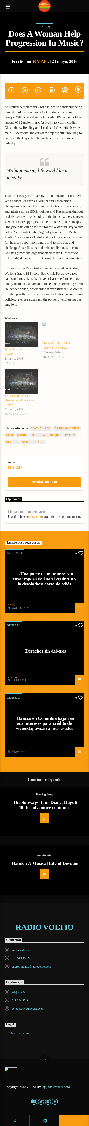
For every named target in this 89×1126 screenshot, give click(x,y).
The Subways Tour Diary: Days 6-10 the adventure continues (46, 805)
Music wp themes (46, 435)
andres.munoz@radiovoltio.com (31, 966)
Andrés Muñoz (21, 950)
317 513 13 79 (21, 958)
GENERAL (44, 27)
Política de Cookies (19, 1033)
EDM (9, 435)
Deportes (14, 553)
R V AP (40, 61)
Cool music (40, 428)
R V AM (12, 677)
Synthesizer (33, 442)
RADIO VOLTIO (44, 927)
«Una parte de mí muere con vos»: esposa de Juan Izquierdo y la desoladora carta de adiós (44, 579)
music (22, 435)
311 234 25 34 (20, 1000)
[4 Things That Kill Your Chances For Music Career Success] (21, 381)
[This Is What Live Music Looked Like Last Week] (59, 331)
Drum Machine (66, 428)
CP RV (11, 605)
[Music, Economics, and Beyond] (21, 334)
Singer (12, 442)
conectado (35, 516)
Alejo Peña (18, 992)
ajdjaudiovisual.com (57, 1087)
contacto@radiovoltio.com (28, 1008)
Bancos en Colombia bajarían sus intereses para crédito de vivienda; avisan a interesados (45, 723)
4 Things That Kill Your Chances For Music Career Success (20, 400)
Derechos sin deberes (45, 651)
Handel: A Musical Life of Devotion (46, 863)
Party (70, 435)
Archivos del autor (44, 482)
